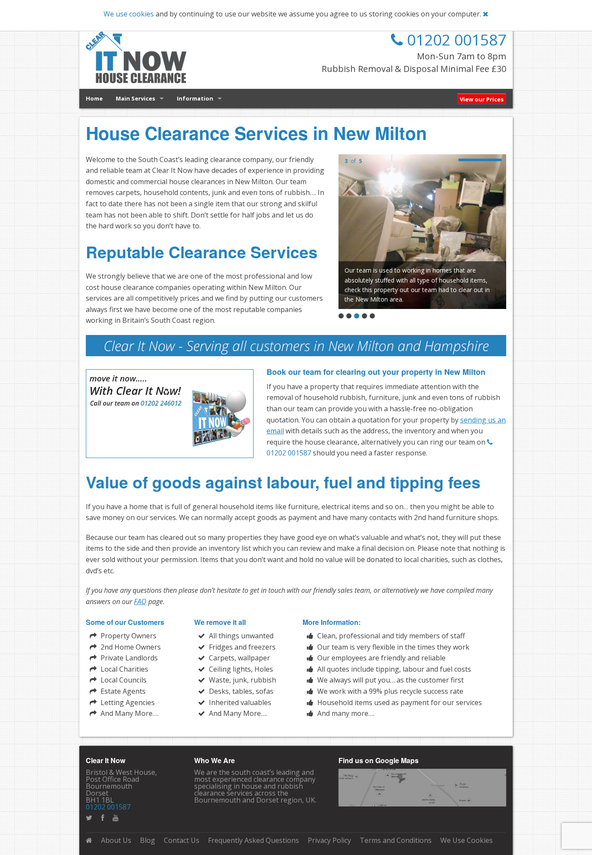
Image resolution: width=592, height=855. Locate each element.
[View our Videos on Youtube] (116, 817)
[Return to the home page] (89, 840)
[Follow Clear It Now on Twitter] (89, 817)
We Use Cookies (466, 840)
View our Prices (482, 99)
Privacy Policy (329, 840)
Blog (147, 840)
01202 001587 (454, 39)
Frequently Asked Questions (253, 840)
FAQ (140, 601)
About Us (116, 840)
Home (94, 98)
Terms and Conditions (396, 840)
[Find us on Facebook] (102, 817)
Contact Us (181, 840)
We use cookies (129, 14)
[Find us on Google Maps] (422, 787)
